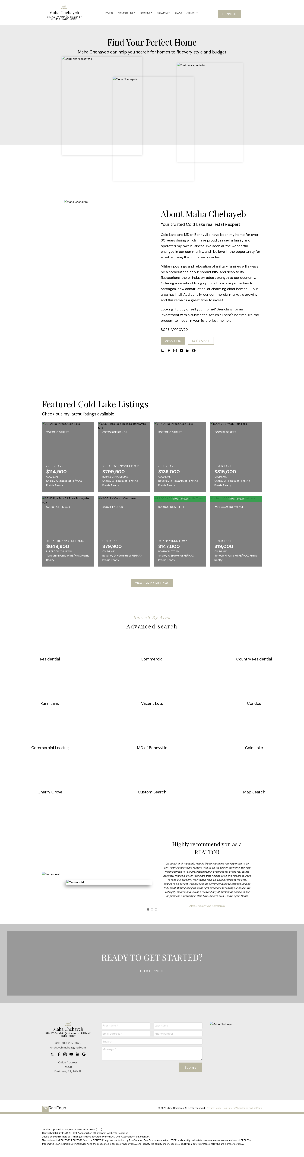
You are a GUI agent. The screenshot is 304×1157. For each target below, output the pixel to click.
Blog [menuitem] (178, 12)
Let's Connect (152, 971)
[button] (229, 14)
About (191, 12)
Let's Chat (201, 340)
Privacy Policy (214, 1108)
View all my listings (152, 582)
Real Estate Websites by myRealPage (242, 1108)
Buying (145, 12)
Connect (229, 14)
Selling (162, 12)
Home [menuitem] (109, 12)
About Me (173, 340)
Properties (125, 12)
